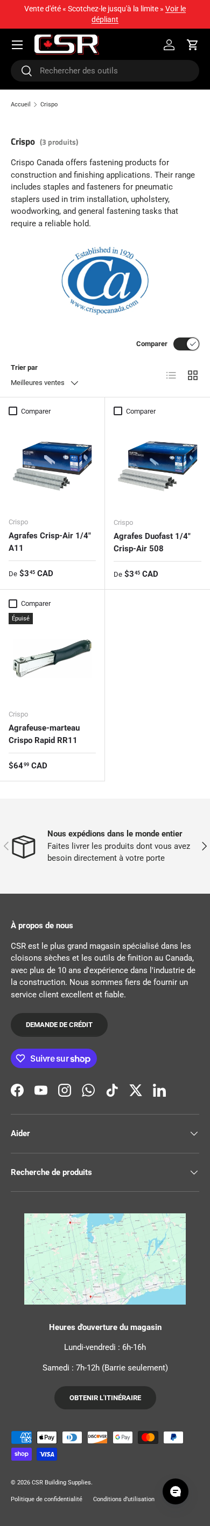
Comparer (151, 344)
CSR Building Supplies (61, 1482)
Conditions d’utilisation (124, 1499)
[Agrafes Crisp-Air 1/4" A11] (52, 464)
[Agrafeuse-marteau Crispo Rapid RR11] (52, 656)
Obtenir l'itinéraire (105, 1398)
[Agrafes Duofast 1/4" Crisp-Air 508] (157, 465)
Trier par (24, 367)
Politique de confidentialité (46, 1499)
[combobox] (105, 71)
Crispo (49, 104)
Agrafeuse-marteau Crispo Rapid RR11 (44, 734)
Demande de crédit (59, 1025)
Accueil (21, 104)
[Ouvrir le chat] (175, 1491)
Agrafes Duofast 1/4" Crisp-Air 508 (152, 542)
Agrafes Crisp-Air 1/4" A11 (50, 542)
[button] (193, 45)
